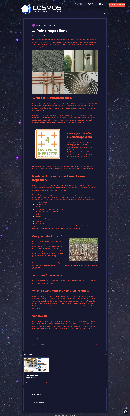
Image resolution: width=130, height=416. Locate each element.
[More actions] (97, 25)
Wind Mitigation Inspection (32, 376)
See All (105, 354)
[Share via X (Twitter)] (37, 339)
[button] (117, 5)
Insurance (35, 332)
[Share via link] (46, 339)
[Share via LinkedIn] (42, 339)
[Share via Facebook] (33, 339)
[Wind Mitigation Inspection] (36, 365)
